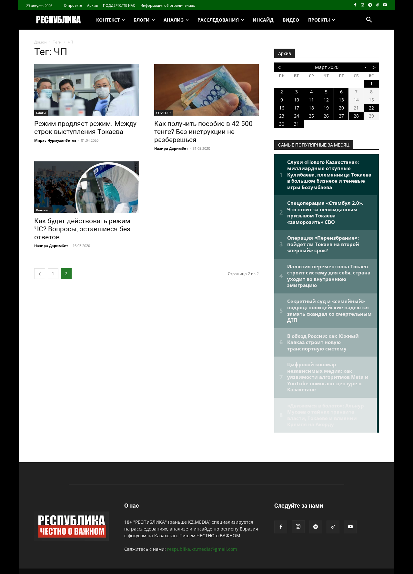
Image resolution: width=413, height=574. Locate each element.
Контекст (43, 210)
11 (311, 100)
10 (296, 100)
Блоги (41, 112)
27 (341, 116)
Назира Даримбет (171, 148)
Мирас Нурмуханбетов (55, 140)
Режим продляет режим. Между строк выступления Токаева (85, 128)
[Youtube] (384, 5)
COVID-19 (163, 112)
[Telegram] (370, 5)
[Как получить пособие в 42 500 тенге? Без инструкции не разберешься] (206, 90)
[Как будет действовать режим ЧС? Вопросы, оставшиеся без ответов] (86, 187)
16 (281, 108)
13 (341, 100)
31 (296, 124)
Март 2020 (326, 67)
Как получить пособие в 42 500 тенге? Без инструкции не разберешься (203, 132)
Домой (40, 42)
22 (371, 108)
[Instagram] (363, 5)
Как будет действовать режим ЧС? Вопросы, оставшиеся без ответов (82, 229)
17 (296, 108)
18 (311, 108)
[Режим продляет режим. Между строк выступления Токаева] (86, 90)
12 (326, 100)
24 (296, 116)
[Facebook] (355, 5)
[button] (369, 20)
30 (281, 124)
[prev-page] (39, 273)
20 (341, 108)
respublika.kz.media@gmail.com (202, 549)
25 (311, 116)
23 (281, 116)
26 (326, 116)
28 (356, 116)
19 (326, 108)
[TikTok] (377, 5)
